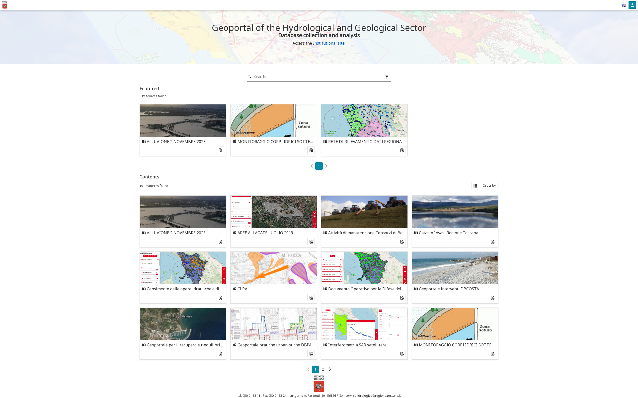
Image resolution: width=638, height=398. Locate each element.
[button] (624, 5)
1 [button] (319, 165)
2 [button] (323, 369)
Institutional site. (329, 43)
